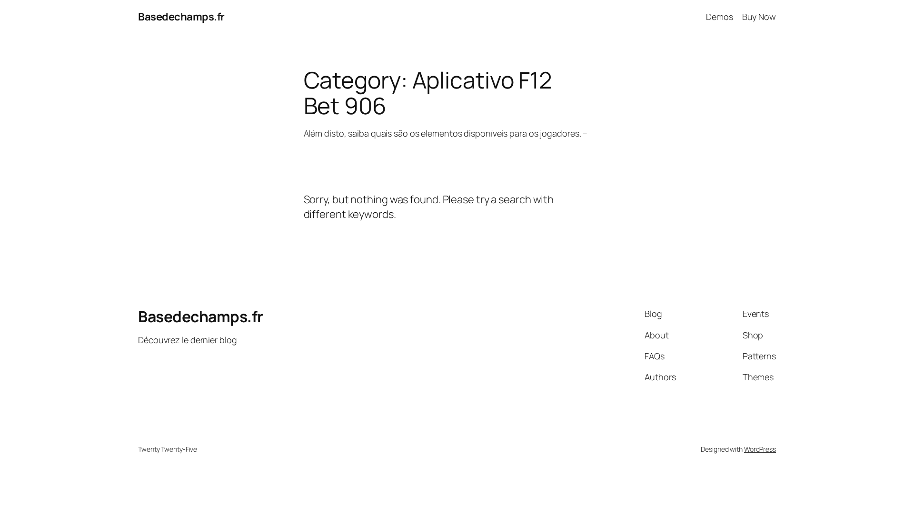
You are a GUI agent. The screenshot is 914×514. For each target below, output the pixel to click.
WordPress (760, 449)
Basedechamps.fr (181, 17)
